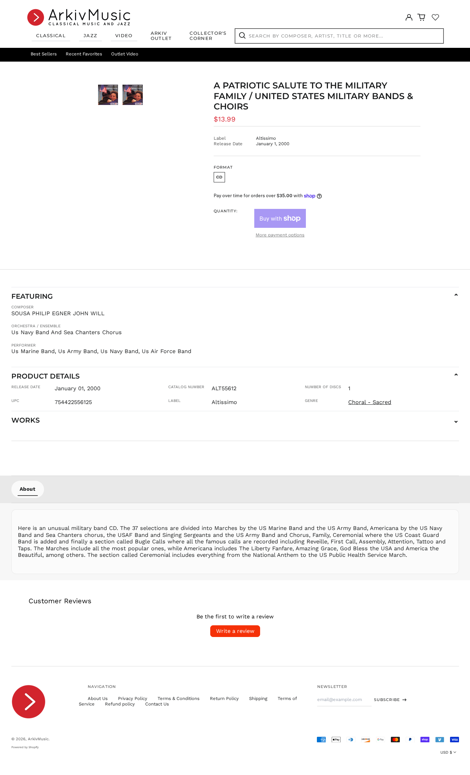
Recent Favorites (84, 53)
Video (124, 35)
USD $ (446, 752)
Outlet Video (124, 53)
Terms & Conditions (179, 698)
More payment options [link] (280, 234)
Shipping (258, 698)
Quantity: (226, 211)
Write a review (235, 631)
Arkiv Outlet (161, 35)
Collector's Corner (208, 35)
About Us (98, 698)
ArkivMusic (38, 738)
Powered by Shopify (25, 747)
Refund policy (120, 704)
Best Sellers (44, 53)
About (28, 489)
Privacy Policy (132, 698)
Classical (51, 35)
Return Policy (224, 698)
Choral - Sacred (369, 402)
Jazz (90, 35)
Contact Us (157, 704)
